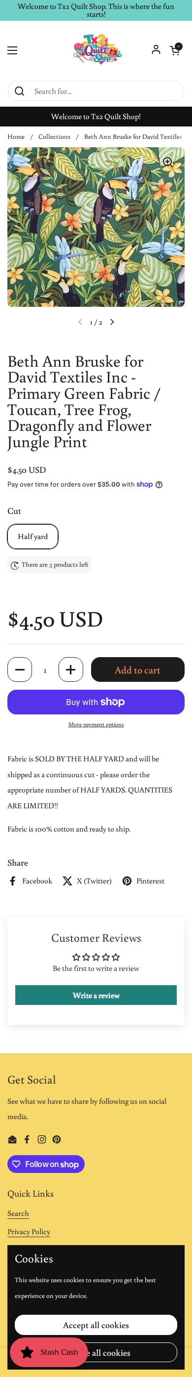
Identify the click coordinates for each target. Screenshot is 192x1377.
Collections (54, 136)
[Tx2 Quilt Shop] (96, 50)
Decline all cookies (96, 1352)
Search (18, 1213)
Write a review (96, 995)
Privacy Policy (28, 1231)
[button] (175, 50)
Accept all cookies (96, 1325)
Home (16, 136)
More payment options (96, 724)
